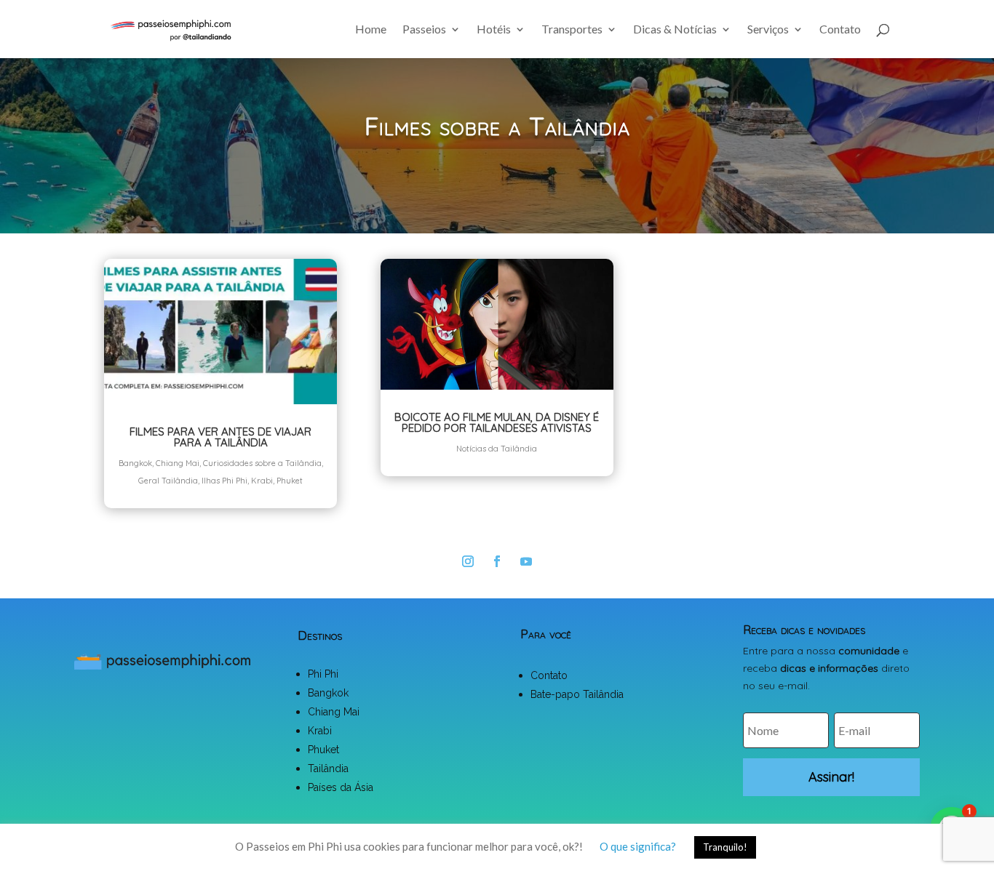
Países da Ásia (340, 787)
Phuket (290, 480)
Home (370, 30)
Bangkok (135, 463)
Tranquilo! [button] (725, 847)
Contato (840, 30)
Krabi (262, 480)
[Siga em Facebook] (497, 561)
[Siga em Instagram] (468, 561)
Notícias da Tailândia (496, 448)
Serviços (768, 30)
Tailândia (328, 768)
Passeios (424, 30)
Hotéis (494, 30)
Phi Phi (323, 674)
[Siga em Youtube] (526, 561)
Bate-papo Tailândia (577, 694)
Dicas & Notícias (675, 30)
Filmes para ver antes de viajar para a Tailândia (220, 437)
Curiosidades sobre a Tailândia (262, 463)
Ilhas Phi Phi (224, 480)
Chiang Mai (177, 463)
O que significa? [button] (638, 846)
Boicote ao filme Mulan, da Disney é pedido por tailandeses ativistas (496, 422)
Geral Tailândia (168, 480)
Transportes (572, 30)
